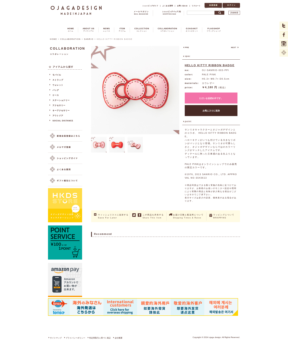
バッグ (56, 90)
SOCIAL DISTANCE (63, 121)
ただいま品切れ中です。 (211, 98)
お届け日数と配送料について (188, 216)
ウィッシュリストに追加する (113, 216)
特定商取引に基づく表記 (100, 338)
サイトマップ (56, 338)
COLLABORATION (167, 29)
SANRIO (88, 39)
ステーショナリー (61, 100)
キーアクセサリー (61, 110)
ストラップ (58, 80)
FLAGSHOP (214, 29)
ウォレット (58, 85)
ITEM (122, 29)
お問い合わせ (182, 6)
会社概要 (118, 338)
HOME (70, 29)
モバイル (57, 75)
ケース (56, 95)
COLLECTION (141, 29)
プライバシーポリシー (75, 338)
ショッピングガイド (150, 6)
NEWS (106, 29)
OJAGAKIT (192, 29)
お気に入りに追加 (211, 110)
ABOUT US (88, 29)
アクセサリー (59, 105)
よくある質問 (167, 6)
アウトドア (58, 115)
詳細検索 (234, 13)
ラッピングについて (223, 216)
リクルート (196, 6)
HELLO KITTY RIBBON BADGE (210, 65)
